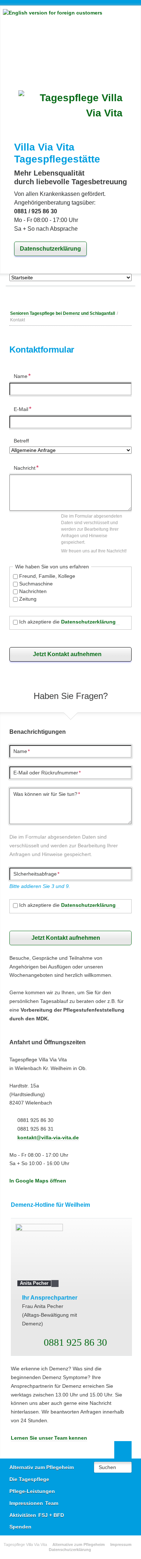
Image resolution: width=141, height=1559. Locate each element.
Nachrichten (33, 591)
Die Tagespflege (29, 1479)
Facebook (56, 297)
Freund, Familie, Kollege (47, 576)
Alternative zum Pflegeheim (78, 1544)
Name (24, 375)
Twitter (70, 297)
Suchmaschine (36, 584)
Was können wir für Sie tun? (46, 794)
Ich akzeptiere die (67, 622)
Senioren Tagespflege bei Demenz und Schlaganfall (62, 313)
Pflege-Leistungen (32, 1491)
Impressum (121, 1544)
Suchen (107, 1467)
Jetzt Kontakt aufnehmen (67, 654)
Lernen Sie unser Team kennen (49, 1438)
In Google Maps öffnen (37, 1181)
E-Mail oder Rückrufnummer (47, 772)
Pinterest (84, 297)
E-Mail (24, 408)
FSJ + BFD (51, 1515)
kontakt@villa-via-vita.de (48, 1137)
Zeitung (28, 599)
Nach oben (123, 1450)
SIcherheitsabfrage (36, 873)
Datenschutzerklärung (50, 249)
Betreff (21, 441)
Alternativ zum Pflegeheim (41, 1467)
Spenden (20, 1527)
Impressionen (26, 1503)
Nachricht (26, 467)
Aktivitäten (22, 1515)
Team (51, 1503)
